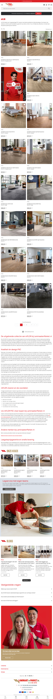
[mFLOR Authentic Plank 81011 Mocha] (13, 259)
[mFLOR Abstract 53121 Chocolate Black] (39, 295)
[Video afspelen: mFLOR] (13, 84)
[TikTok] (32, 675)
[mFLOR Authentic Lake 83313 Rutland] (13, 295)
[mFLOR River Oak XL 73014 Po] (39, 79)
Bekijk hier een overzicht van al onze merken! (11, 435)
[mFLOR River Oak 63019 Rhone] (39, 43)
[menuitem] (5, 697)
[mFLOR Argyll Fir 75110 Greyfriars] (46, 460)
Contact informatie (27, 689)
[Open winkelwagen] (51, 5)
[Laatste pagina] (37, 325)
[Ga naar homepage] (9, 4)
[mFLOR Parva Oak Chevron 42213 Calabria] (13, 151)
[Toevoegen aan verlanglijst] (24, 32)
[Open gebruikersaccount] (46, 4)
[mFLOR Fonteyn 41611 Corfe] (13, 187)
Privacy (24, 694)
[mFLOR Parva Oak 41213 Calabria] (39, 151)
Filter (4, 29)
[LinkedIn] (31, 675)
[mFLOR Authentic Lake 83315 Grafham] (7, 460)
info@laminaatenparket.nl (27, 687)
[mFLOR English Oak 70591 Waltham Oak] (13, 223)
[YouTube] (29, 675)
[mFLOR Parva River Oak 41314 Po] (13, 115)
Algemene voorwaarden (18, 694)
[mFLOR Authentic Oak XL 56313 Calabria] (39, 259)
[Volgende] (34, 325)
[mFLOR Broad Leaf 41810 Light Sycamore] (39, 223)
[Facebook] (27, 675)
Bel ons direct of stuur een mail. (9, 654)
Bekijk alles (25, 580)
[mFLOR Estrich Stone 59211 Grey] (39, 187)
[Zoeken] (49, 8)
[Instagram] (25, 675)
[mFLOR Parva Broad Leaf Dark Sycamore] (39, 115)
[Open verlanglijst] (49, 4)
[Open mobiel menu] (2, 5)
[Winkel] (44, 4)
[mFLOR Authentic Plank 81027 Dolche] (33, 460)
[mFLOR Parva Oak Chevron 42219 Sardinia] (13, 43)
